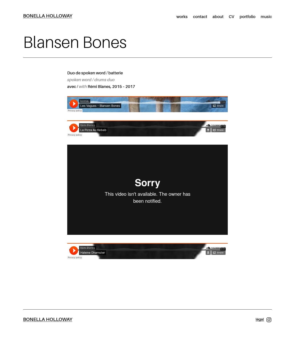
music (266, 17)
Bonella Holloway (47, 16)
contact (200, 17)
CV (231, 17)
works (182, 17)
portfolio (247, 17)
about (218, 17)
